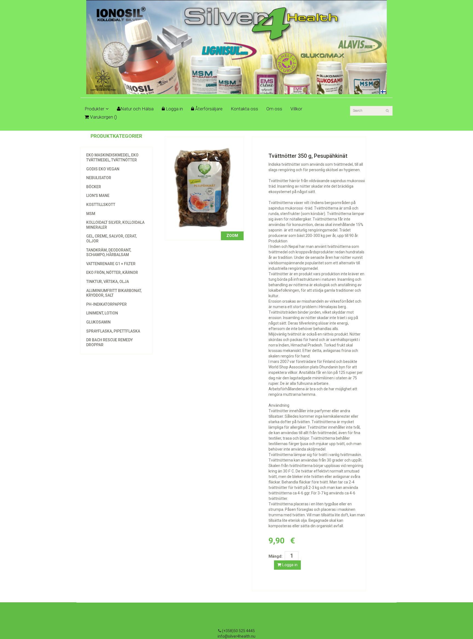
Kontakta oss (244, 108)
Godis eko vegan (102, 169)
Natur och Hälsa (137, 108)
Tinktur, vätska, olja (107, 281)
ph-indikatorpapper (106, 304)
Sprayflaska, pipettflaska (113, 331)
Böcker (93, 187)
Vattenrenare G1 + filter (110, 264)
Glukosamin (98, 322)
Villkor (296, 108)
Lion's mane (97, 195)
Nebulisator (98, 178)
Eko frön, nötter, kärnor (112, 272)
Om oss (274, 108)
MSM (90, 213)
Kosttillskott (100, 204)
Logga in (174, 108)
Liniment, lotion (102, 313)
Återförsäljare (208, 108)
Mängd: (275, 556)
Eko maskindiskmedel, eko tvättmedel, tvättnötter (112, 157)
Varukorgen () (103, 117)
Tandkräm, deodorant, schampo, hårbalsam (108, 252)
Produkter (94, 108)
